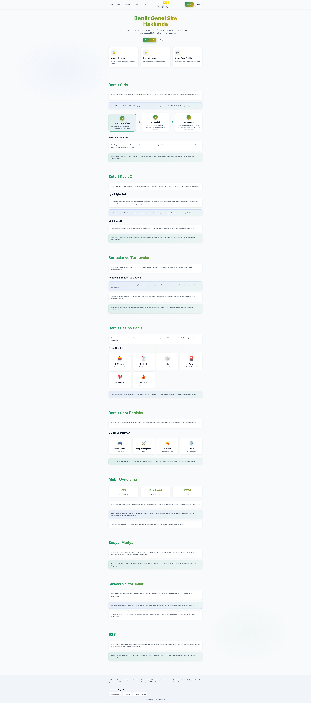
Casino (137, 4)
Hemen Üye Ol (149, 40)
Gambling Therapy (140, 694)
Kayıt (118, 4)
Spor (144, 4)
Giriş (111, 4)
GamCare (127, 694)
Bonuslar (127, 4)
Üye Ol (189, 4)
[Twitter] (158, 6)
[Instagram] (166, 6)
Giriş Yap (162, 40)
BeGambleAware (115, 694)
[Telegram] (162, 6)
